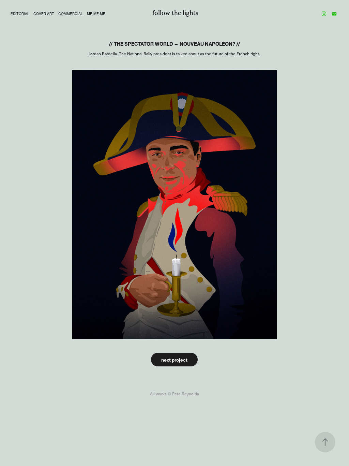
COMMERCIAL (70, 14)
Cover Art (43, 14)
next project (174, 359)
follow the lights (175, 14)
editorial (20, 14)
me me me (96, 14)
